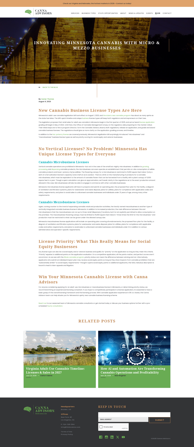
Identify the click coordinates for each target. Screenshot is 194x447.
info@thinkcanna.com (70, 427)
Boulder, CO (66, 409)
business (85, 118)
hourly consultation (54, 306)
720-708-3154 (68, 424)
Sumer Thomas (47, 99)
